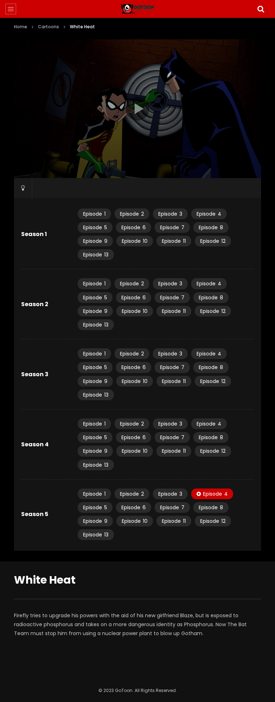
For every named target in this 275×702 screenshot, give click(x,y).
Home (20, 27)
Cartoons (48, 27)
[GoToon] (138, 9)
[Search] (261, 9)
